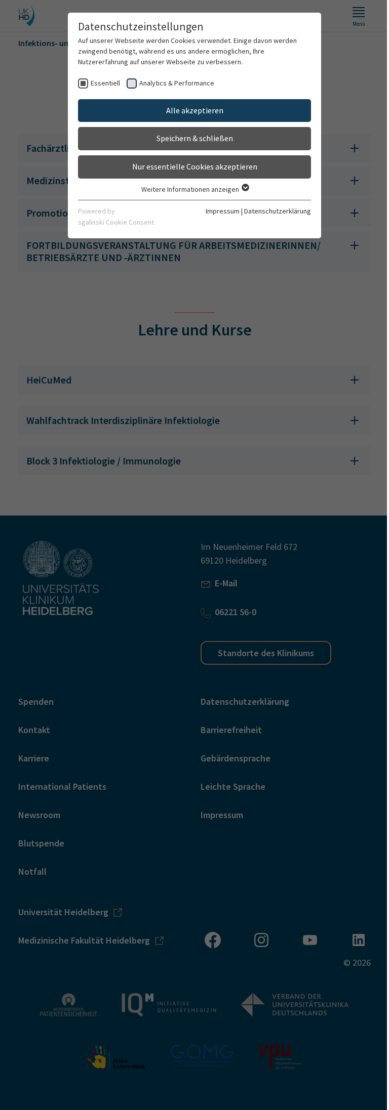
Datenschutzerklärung (274, 211)
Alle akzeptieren (190, 110)
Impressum (219, 211)
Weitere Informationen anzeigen (187, 189)
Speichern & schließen (190, 138)
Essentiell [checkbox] (101, 83)
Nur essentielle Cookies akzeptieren (190, 166)
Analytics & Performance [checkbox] (173, 83)
